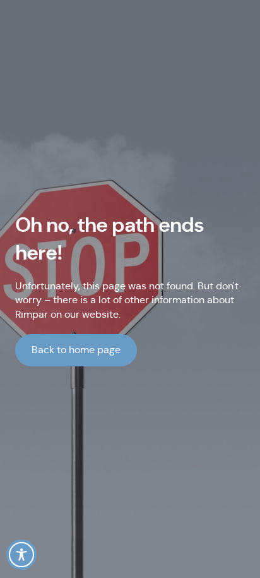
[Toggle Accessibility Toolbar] (21, 555)
